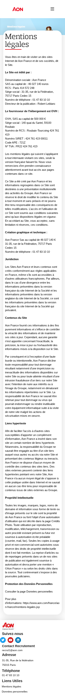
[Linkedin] (18, 640)
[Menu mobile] (52, 9)
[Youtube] (10, 640)
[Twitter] (3, 640)
